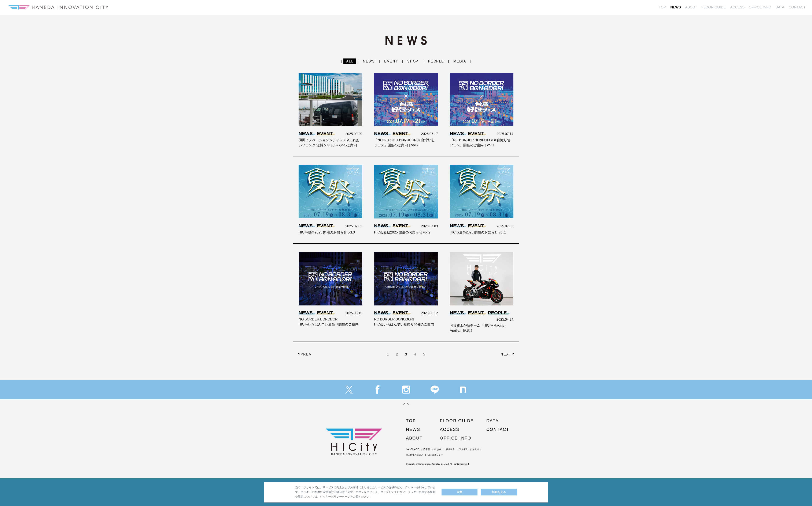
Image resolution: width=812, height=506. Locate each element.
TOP (662, 7)
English (438, 449)
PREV (306, 354)
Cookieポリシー (435, 455)
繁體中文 (463, 449)
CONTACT (797, 7)
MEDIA (459, 61)
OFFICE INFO (760, 7)
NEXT (506, 354)
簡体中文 (450, 449)
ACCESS (737, 7)
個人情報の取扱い (414, 455)
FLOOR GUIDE (713, 7)
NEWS (675, 7)
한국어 (475, 449)
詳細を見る (499, 492)
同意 (459, 492)
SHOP (413, 61)
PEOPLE (436, 61)
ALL (350, 61)
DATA (779, 7)
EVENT (391, 61)
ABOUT (691, 7)
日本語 (426, 449)
